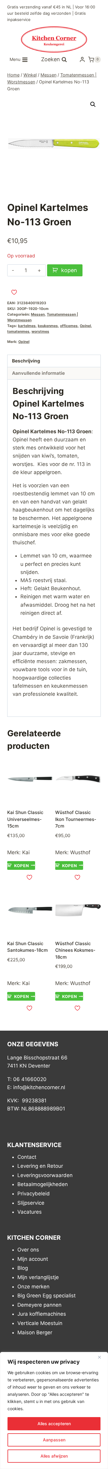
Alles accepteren (54, 1423)
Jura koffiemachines (41, 1314)
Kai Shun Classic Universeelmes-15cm (25, 819)
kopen (69, 270)
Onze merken (33, 1287)
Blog (22, 1268)
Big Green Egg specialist (46, 1296)
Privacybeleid (33, 1194)
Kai (26, 852)
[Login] (82, 59)
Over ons (28, 1250)
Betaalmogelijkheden (42, 1184)
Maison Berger (34, 1332)
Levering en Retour (40, 1166)
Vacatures (29, 1212)
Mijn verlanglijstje (38, 1277)
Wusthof (80, 852)
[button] (93, 104)
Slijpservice (30, 1203)
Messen (38, 314)
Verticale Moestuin (39, 1323)
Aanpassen (54, 1439)
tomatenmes (18, 331)
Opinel (85, 325)
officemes (69, 325)
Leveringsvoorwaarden (45, 1175)
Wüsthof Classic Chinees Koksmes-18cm (75, 950)
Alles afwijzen (54, 1455)
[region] (54, 1410)
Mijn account (32, 1259)
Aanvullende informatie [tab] (38, 373)
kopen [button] (21, 865)
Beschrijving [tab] (26, 361)
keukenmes (48, 325)
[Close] (101, 1357)
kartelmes (27, 325)
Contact (26, 1157)
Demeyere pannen (39, 1305)
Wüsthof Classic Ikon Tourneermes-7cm (75, 819)
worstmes (40, 331)
